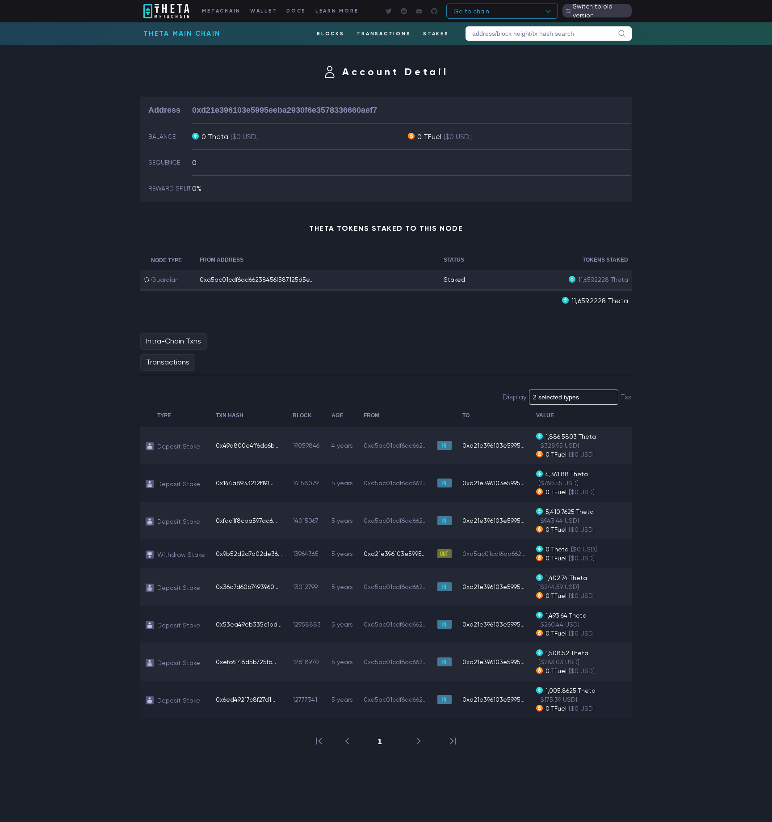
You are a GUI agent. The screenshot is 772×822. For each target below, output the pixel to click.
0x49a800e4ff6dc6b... (247, 445)
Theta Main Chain (181, 34)
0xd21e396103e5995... (493, 445)
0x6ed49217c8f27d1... (245, 699)
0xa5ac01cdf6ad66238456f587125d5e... (257, 279)
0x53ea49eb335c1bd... (248, 624)
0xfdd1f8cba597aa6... (246, 520)
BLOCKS (330, 34)
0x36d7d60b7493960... (247, 586)
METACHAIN (221, 11)
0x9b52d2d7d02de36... (249, 553)
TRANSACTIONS (384, 34)
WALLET (263, 11)
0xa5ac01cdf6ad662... (395, 445)
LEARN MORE (337, 11)
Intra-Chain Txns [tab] (173, 341)
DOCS (296, 11)
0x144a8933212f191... (244, 483)
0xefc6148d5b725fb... (246, 661)
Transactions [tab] (167, 362)
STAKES (436, 34)
